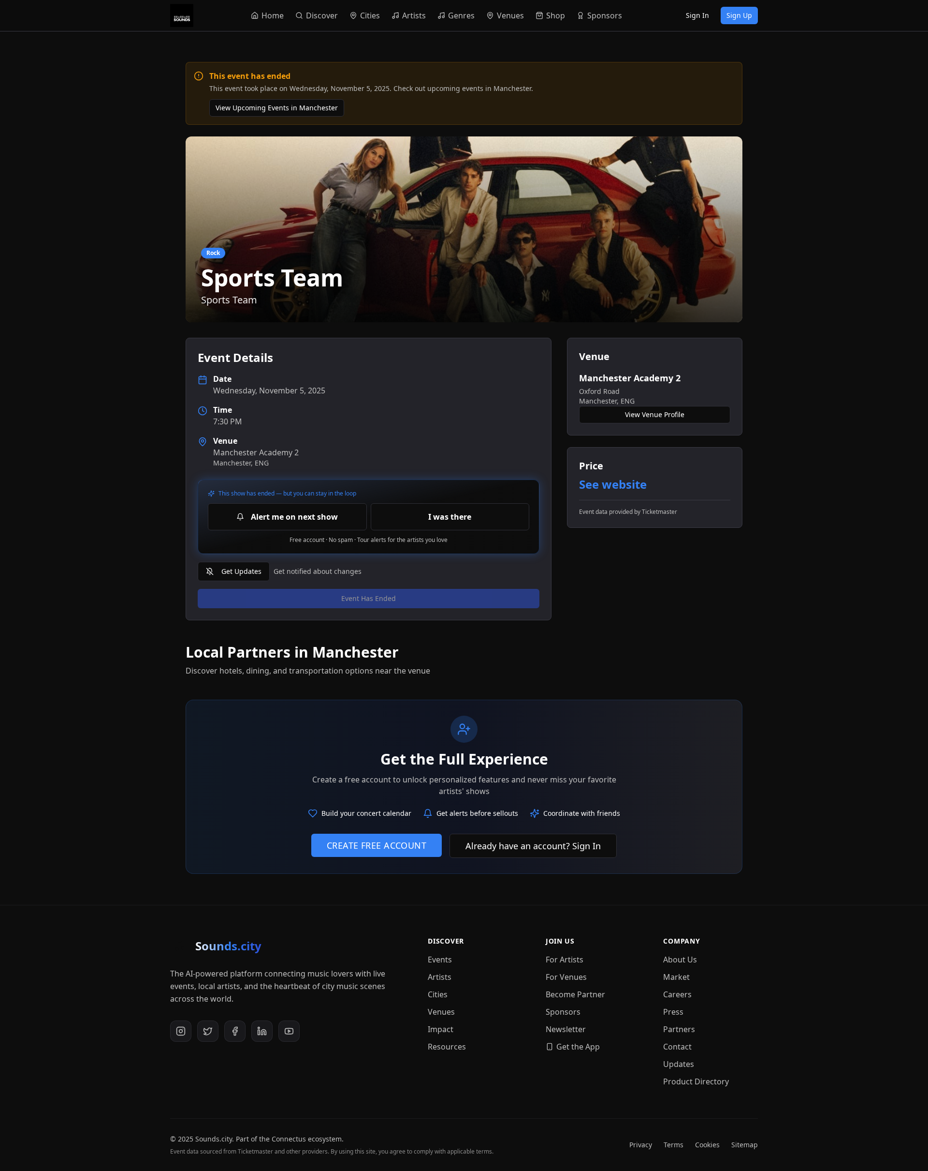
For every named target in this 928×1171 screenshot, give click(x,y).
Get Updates (241, 571)
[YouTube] (289, 1031)
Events (440, 959)
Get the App (578, 1046)
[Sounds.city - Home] (181, 15)
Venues (441, 1011)
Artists (439, 977)
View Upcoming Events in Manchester (277, 107)
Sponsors (563, 1011)
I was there (449, 516)
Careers (677, 994)
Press (673, 1011)
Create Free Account (377, 845)
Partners (679, 1029)
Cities (438, 994)
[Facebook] (235, 1031)
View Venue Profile (654, 414)
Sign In (697, 15)
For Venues (566, 977)
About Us (680, 959)
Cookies (707, 1144)
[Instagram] (180, 1031)
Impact (440, 1029)
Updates (678, 1064)
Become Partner (575, 994)
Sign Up (739, 15)
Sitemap (744, 1144)
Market (676, 977)
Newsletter (566, 1029)
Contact (677, 1046)
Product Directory (696, 1081)
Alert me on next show (294, 516)
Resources (447, 1046)
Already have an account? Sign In (533, 846)
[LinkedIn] (262, 1031)
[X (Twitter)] (207, 1031)
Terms (673, 1144)
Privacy (640, 1144)
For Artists (564, 959)
